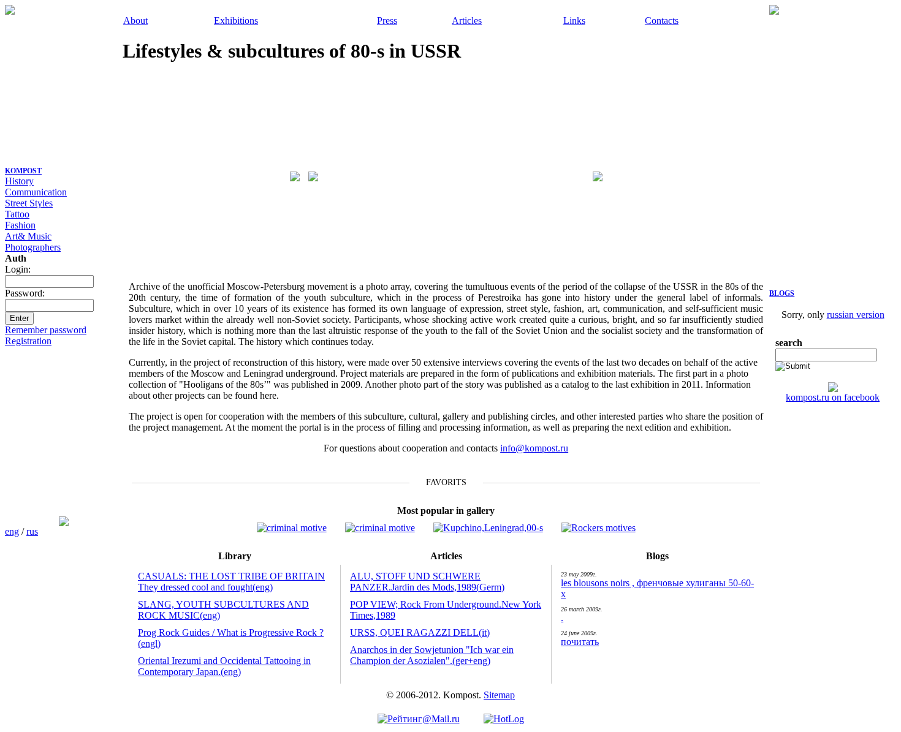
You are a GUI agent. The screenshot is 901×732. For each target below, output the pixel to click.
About (135, 20)
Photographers (33, 247)
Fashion (20, 225)
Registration (28, 341)
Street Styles (29, 203)
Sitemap (499, 695)
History (19, 181)
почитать (580, 641)
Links (574, 20)
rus (32, 531)
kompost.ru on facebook (833, 397)
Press (387, 20)
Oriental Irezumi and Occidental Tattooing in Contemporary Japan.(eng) (224, 666)
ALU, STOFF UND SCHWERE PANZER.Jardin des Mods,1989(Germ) (427, 581)
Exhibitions (236, 20)
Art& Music (28, 236)
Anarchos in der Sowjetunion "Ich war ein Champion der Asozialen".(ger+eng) (432, 655)
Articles (467, 20)
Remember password (45, 330)
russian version (855, 314)
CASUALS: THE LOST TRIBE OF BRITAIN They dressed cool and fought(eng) (231, 581)
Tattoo (17, 214)
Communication (36, 192)
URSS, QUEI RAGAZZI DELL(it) (420, 632)
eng (12, 531)
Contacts (662, 20)
